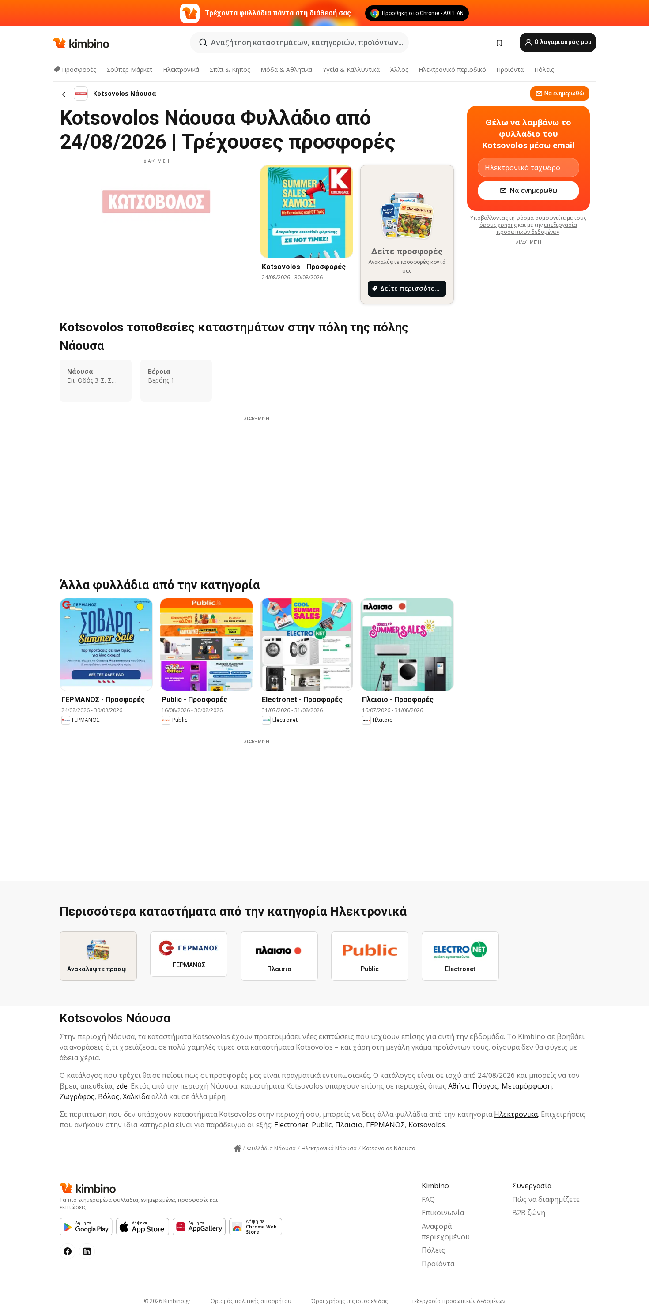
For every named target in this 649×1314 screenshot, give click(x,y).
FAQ (428, 1199)
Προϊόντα (510, 69)
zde (122, 1086)
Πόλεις (544, 69)
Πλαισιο (348, 1125)
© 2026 (167, 1301)
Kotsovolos (426, 1125)
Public (322, 1125)
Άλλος (399, 69)
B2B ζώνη (528, 1212)
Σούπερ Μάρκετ (129, 69)
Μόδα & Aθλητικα (286, 69)
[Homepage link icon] (237, 1148)
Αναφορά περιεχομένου (446, 1231)
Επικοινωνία (443, 1212)
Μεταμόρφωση (527, 1086)
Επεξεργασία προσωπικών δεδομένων (456, 1301)
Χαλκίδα (136, 1096)
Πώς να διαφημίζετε (546, 1199)
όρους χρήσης (498, 225)
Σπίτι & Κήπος (229, 69)
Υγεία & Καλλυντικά (351, 69)
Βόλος (108, 1096)
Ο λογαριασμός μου (562, 41)
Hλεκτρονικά (181, 69)
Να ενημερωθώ (564, 93)
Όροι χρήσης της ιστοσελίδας (349, 1301)
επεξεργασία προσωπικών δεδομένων (536, 228)
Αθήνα (458, 1086)
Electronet (291, 1125)
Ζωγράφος (77, 1096)
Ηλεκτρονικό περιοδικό (452, 69)
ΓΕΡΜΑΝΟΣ (385, 1125)
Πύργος (485, 1086)
